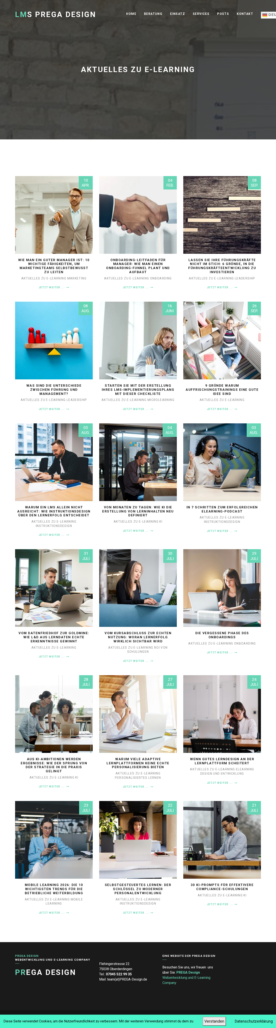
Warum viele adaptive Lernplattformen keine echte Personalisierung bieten (138, 763)
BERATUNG (153, 14)
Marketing (77, 278)
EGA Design (45, 972)
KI (160, 521)
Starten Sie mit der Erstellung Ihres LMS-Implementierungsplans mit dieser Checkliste (138, 390)
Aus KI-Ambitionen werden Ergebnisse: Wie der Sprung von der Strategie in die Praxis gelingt (54, 765)
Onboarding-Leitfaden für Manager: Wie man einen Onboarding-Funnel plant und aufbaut (138, 266)
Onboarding (161, 278)
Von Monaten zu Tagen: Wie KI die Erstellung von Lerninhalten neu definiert (138, 511)
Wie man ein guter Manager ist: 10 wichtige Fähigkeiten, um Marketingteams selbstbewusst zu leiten (54, 266)
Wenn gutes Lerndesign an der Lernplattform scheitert (222, 761)
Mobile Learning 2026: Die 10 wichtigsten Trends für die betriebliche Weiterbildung (54, 889)
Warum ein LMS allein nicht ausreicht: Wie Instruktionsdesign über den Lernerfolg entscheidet (54, 511)
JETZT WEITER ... (52, 287)
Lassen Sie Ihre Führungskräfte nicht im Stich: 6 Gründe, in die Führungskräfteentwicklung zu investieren (222, 266)
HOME (131, 14)
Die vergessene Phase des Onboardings (222, 635)
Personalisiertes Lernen (138, 777)
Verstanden (214, 1021)
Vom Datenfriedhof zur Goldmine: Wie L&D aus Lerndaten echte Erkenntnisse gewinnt (54, 637)
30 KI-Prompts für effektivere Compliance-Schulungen (222, 887)
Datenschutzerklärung (254, 1021)
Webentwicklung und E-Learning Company (186, 977)
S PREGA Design (55, 14)
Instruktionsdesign (54, 526)
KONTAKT (245, 14)
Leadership (245, 278)
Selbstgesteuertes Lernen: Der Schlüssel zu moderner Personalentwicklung (138, 889)
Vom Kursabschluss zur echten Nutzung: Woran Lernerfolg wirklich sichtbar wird (138, 637)
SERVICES (201, 14)
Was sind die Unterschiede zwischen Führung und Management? (54, 390)
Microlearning (160, 400)
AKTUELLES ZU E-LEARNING (44, 278)
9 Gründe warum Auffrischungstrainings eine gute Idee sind (222, 390)
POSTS (223, 14)
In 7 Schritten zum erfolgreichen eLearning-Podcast (222, 509)
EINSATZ (177, 14)
